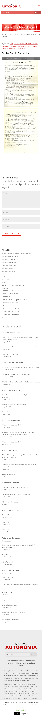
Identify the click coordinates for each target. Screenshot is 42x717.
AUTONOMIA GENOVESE (11, 312)
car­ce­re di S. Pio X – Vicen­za (28, 44)
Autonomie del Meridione (10, 256)
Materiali (5, 288)
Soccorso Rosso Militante (11, 309)
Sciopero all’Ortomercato (10, 502)
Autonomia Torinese (10, 570)
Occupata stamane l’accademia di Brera (15, 487)
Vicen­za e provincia (18, 48)
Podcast (4, 318)
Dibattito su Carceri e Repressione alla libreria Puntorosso (21, 382)
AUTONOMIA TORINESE (11, 315)
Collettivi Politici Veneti (22, 34)
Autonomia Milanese (8, 268)
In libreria (5, 282)
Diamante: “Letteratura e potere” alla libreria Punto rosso (20, 367)
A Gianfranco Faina (8, 562)
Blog (4, 600)
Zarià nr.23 (5, 515)
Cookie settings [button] (21, 710)
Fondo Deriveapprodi (9, 265)
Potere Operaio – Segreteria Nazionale (15, 300)
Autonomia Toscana (8, 259)
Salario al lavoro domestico (12, 306)
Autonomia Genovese (11, 538)
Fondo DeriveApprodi (11, 420)
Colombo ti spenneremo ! (10, 354)
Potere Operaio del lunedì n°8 (11, 425)
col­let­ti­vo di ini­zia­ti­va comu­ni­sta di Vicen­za (16, 46)
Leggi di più (25, 714)
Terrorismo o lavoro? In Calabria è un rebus (16, 374)
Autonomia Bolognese (9, 262)
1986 (11, 44)
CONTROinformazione (10, 294)
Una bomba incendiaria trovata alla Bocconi (16, 495)
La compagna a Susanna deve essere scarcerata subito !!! (20, 347)
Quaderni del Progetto (10, 303)
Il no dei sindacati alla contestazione (14, 405)
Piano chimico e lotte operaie (11, 412)
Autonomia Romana (8, 271)
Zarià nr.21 (5, 530)
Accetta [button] (17, 714)
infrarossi (5, 555)
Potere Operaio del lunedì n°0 (11, 442)
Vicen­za (9, 48)
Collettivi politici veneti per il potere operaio (16, 253)
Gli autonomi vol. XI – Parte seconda (13, 612)
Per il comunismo (7, 577)
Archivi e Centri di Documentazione (13, 285)
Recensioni (5, 279)
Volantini (34, 34)
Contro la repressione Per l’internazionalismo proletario (20, 585)
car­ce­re (16, 44)
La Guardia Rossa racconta (10, 605)
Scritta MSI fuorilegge (9, 474)
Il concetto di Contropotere (10, 620)
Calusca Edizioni (8, 291)
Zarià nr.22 (5, 522)
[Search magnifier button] (39, 12)
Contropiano (7, 297)
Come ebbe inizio (7, 592)
